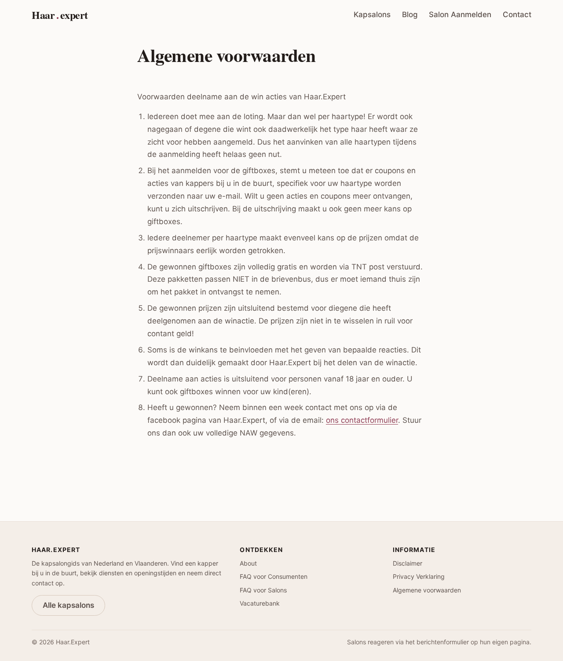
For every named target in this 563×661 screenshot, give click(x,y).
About (248, 563)
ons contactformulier (362, 420)
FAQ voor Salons (263, 590)
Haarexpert (60, 14)
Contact (517, 14)
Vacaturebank (260, 603)
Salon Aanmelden (460, 14)
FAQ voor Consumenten (273, 576)
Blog (410, 14)
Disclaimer (407, 563)
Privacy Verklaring (419, 576)
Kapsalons (372, 14)
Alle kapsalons (68, 605)
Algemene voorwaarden (427, 590)
